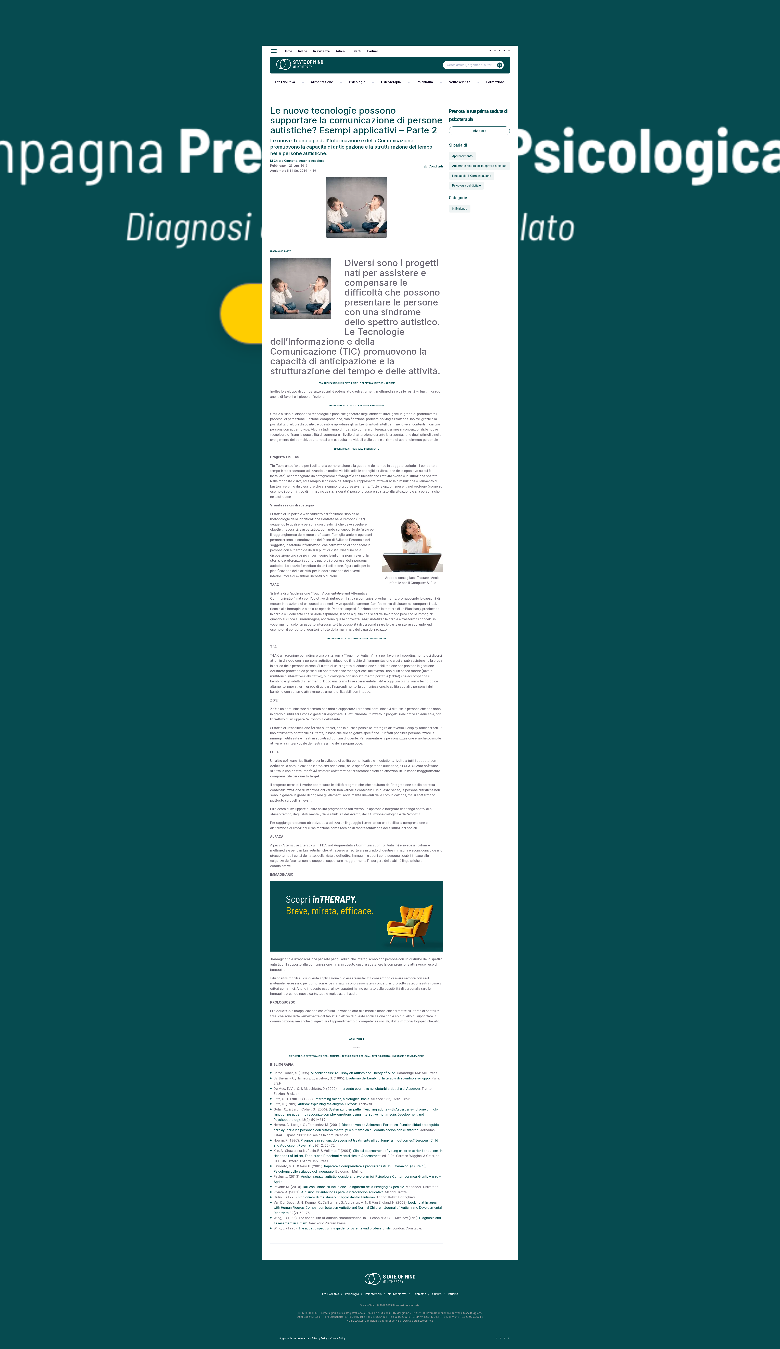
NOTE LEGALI (355, 1320)
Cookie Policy (337, 1338)
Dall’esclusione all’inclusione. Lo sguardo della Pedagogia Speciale (353, 1187)
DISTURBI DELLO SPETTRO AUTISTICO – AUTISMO (314, 1056)
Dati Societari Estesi (415, 1320)
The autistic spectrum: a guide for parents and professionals (344, 1228)
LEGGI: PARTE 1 (356, 1039)
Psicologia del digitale (466, 185)
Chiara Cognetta (285, 161)
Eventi (356, 51)
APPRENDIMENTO (381, 1056)
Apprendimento (462, 156)
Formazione (495, 82)
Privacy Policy (319, 1338)
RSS (431, 1320)
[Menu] (273, 51)
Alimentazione (322, 82)
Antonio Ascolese (311, 161)
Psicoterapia (391, 82)
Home (288, 51)
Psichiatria (425, 82)
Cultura (437, 1294)
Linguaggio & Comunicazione (471, 176)
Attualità (453, 1294)
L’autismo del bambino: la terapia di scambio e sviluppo (388, 1078)
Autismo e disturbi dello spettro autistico (479, 166)
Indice (302, 51)
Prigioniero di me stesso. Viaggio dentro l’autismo (336, 1197)
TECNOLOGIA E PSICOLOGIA (356, 1056)
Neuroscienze (459, 82)
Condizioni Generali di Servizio (383, 1320)
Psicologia (357, 82)
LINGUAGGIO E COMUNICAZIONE (408, 1056)
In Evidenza (459, 208)
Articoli (341, 51)
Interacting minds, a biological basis (341, 1099)
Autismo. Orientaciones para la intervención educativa (342, 1192)
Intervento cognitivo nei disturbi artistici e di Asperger (379, 1089)
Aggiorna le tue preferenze (294, 1338)
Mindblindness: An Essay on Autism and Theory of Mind (353, 1073)
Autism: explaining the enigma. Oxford (327, 1104)
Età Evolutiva (285, 82)
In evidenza (321, 51)
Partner (372, 51)
